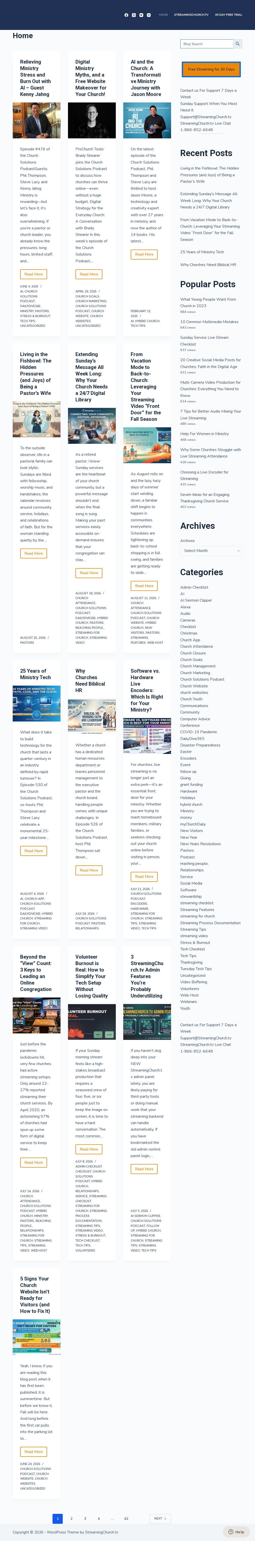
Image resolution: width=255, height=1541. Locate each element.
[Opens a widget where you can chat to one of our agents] (236, 1532)
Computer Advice (195, 719)
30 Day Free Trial (228, 15)
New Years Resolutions (200, 844)
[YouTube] (141, 15)
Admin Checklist (88, 1167)
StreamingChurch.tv (191, 15)
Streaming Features (197, 909)
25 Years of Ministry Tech (202, 252)
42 (126, 1518)
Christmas (188, 633)
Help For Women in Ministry (204, 434)
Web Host (155, 643)
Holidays (187, 798)
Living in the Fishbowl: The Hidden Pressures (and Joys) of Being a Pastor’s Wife (35, 373)
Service (81, 1196)
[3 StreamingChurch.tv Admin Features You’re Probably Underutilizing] (147, 1022)
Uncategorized (32, 326)
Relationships (87, 928)
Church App (34, 899)
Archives (187, 540)
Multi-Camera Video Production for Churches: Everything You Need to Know (210, 389)
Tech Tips (27, 321)
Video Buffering (193, 982)
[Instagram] (149, 15)
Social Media (191, 883)
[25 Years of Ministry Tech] (37, 704)
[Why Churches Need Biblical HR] (92, 716)
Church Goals (87, 296)
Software (188, 890)
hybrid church (147, 321)
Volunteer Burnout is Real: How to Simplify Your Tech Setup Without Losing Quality (91, 976)
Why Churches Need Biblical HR (208, 265)
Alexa (185, 607)
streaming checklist (196, 903)
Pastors (42, 311)
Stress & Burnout (35, 316)
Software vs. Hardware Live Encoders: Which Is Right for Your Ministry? (147, 690)
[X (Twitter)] (134, 15)
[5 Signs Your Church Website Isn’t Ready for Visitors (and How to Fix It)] (37, 1337)
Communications (194, 706)
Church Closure (193, 653)
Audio (185, 613)
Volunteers (85, 1251)
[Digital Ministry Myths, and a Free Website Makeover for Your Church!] (92, 120)
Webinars (188, 1001)
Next (158, 1519)
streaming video (34, 928)
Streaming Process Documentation (210, 923)
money (186, 817)
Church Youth (191, 699)
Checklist (83, 1172)
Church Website (194, 686)
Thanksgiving (191, 962)
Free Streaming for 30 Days (211, 69)
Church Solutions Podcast (29, 296)
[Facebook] (126, 15)
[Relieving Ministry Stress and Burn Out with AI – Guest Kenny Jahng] (37, 120)
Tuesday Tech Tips (196, 969)
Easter (186, 751)
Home (163, 15)
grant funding (191, 784)
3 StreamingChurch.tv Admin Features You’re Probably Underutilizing (147, 976)
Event (185, 765)
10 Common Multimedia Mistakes (209, 322)
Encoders (139, 904)
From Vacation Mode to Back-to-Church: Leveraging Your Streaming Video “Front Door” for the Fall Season (146, 386)
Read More (35, 275)
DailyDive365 (30, 306)
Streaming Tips (87, 1226)
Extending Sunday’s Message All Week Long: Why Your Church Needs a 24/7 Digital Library (208, 200)
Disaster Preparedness (200, 745)
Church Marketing (90, 301)
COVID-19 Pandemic (198, 732)
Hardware (139, 909)
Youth (185, 1008)
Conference (190, 725)
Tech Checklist (87, 1241)
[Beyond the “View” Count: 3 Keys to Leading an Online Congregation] (37, 1015)
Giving (185, 778)
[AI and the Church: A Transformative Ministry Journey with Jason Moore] (147, 120)
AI (21, 291)
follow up (188, 771)
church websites (194, 692)
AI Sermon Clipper (145, 1216)
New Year (188, 837)
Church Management (198, 666)
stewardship (191, 896)
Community (189, 712)
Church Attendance (196, 646)
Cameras (187, 620)
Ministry (27, 311)
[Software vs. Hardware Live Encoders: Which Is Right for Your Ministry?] (147, 736)
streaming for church (197, 916)
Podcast (187, 857)
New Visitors (191, 830)
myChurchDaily (193, 824)
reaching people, (89, 628)
